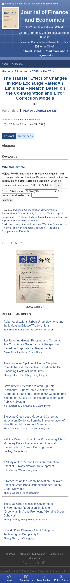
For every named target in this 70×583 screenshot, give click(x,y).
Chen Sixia (10, 352)
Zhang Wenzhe (12, 492)
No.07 (47, 71)
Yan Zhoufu (10, 329)
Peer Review (44, 580)
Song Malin (41, 519)
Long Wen (40, 329)
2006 (35, 71)
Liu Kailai (22, 352)
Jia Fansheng (11, 405)
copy (58, 185)
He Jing (8, 451)
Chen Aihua (35, 352)
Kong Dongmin (30, 492)
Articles (24, 553)
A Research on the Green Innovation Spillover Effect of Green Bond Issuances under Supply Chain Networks (33, 484)
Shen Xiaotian (11, 428)
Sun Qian (43, 428)
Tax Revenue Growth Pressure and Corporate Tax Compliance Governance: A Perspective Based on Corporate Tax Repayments (33, 344)
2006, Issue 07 (35, 306)
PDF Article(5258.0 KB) (40, 110)
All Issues (17, 63)
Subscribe (55, 553)
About (5, 63)
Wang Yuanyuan (27, 470)
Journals (11, 3)
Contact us (35, 557)
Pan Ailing (25, 375)
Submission (38, 553)
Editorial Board (31, 51)
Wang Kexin (27, 519)
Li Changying (27, 538)
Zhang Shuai (11, 538)
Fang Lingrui (39, 375)
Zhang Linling (11, 519)
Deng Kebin (20, 451)
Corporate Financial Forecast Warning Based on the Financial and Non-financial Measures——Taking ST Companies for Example (34, 228)
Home (6, 71)
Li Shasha (26, 405)
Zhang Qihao (11, 375)
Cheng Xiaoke (29, 428)
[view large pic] (35, 276)
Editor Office (61, 580)
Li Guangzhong (42, 405)
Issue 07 (18, 124)
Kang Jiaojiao (25, 329)
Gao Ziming (10, 470)
